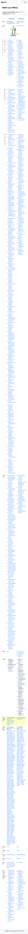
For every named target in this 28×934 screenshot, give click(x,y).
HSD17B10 (9, 745)
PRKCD (22, 772)
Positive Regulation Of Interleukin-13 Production (21, 164)
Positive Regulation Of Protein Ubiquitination (11, 226)
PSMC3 (12, 783)
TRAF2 (8, 816)
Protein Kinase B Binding (12, 126)
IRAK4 (11, 749)
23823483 (11, 666)
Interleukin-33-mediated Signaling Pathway (11, 303)
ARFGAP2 (9, 719)
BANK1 (8, 732)
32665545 (20, 667)
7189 (8, 846)
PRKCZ (21, 18)
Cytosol (9, 44)
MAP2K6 (13, 755)
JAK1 (23, 752)
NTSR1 (8, 723)
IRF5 (14, 749)
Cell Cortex (10, 48)
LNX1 (8, 753)
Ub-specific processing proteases (10, 543)
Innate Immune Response (11, 360)
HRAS (21, 749)
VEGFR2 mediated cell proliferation (21, 497)
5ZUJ (8, 866)
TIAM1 (18, 780)
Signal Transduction (11, 195)
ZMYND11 (9, 843)
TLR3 (13, 808)
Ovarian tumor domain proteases (11, 547)
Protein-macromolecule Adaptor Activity (11, 105)
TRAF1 (12, 815)
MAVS (8, 764)
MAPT (12, 761)
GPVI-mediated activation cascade (21, 477)
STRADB (12, 800)
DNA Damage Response (11, 192)
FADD (8, 740)
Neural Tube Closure (10, 154)
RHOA (21, 775)
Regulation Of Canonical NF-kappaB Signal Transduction (11, 337)
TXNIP (8, 824)
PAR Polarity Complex (21, 86)
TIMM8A (9, 724)
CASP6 (22, 733)
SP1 (22, 776)
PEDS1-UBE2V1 (10, 773)
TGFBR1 (11, 805)
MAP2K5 (23, 756)
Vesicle (19, 69)
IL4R (21, 751)
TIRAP (10, 808)
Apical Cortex (21, 77)
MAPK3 (22, 757)
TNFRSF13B (9, 812)
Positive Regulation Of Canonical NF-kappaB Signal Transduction (11, 343)
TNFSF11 (9, 815)
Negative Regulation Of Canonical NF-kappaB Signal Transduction (11, 350)
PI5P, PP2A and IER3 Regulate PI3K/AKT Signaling (11, 552)
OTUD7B (12, 772)
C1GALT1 (9, 720)
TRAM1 (12, 820)
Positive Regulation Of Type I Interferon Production (11, 248)
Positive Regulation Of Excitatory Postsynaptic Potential (21, 245)
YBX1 (8, 839)
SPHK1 (8, 796)
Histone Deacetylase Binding (11, 123)
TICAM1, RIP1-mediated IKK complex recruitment (11, 491)
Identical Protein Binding (11, 119)
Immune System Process (11, 163)
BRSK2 (8, 735)
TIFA (8, 808)
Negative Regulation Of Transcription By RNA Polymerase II (11, 140)
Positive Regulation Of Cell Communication (11, 917)
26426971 (20, 662)
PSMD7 (8, 787)
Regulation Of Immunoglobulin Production (11, 167)
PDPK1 (22, 767)
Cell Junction (21, 68)
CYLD (13, 736)
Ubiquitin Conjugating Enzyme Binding (11, 109)
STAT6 (18, 779)
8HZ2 (8, 868)
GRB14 (18, 745)
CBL (14, 735)
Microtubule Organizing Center (20, 48)
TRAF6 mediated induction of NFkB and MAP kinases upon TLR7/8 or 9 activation (12, 619)
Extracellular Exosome (21, 79)
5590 (18, 846)
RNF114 (8, 791)
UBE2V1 (9, 831)
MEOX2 (8, 765)
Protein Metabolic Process (10, 893)
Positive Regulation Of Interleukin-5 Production (21, 175)
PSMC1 (12, 781)
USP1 (11, 833)
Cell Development (11, 388)
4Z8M (13, 865)
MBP (11, 764)
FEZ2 (23, 741)
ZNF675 (13, 843)
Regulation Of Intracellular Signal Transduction (11, 884)
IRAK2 (11, 748)
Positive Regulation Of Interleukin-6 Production (11, 264)
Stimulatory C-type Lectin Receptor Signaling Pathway (11, 158)
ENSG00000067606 (21, 854)
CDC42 (21, 736)
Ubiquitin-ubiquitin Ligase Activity (11, 113)
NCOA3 (18, 761)
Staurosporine (21, 652)
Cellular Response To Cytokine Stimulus (11, 428)
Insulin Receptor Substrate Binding (21, 113)
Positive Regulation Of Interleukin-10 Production (21, 159)
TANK (8, 804)
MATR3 (12, 763)
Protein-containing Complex (10, 64)
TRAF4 (13, 817)
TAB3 (13, 803)
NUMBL (8, 771)
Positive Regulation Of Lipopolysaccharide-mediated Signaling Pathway (11, 238)
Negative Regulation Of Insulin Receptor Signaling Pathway (21, 206)
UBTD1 (8, 832)
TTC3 (12, 823)
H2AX (11, 743)
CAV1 (11, 735)
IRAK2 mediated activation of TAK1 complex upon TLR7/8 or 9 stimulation (11, 636)
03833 (8, 850)
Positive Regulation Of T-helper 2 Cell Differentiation (21, 200)
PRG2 (22, 771)
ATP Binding (21, 105)
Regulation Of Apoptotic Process (11, 329)
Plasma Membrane (10, 46)
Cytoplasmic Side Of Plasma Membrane (11, 51)
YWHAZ (22, 784)
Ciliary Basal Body (21, 74)
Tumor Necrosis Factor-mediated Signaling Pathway (11, 269)
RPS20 (8, 793)
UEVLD (8, 833)
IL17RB (8, 747)
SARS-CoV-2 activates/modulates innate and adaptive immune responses (11, 605)
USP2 (11, 835)
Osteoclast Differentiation (11, 221)
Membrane (20, 62)
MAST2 (8, 763)
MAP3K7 (13, 759)
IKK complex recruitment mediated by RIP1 (11, 576)
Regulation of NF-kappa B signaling (11, 642)
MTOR (12, 765)
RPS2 (14, 792)
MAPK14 (13, 760)
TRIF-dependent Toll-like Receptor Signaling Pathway (11, 286)
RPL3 (11, 792)
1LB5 (10, 862)
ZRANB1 (9, 844)
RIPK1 (12, 788)
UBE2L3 (8, 829)
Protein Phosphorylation (21, 139)
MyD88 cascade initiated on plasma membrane (11, 646)
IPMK (11, 747)
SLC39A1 (19, 776)
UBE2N (12, 829)
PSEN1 (18, 773)
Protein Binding (11, 97)
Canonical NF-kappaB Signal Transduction (11, 198)
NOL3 (11, 768)
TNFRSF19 (9, 813)
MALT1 (11, 753)
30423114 (10, 671)
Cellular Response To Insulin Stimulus (21, 180)
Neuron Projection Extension (20, 240)
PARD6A (19, 764)
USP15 (8, 835)
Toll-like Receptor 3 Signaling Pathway (10, 275)
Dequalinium (20, 654)
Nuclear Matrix (21, 66)
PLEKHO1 (9, 779)
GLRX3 (23, 744)
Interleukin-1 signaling (11, 561)
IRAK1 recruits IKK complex (11, 572)
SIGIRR (12, 795)
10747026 (21, 12)
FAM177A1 (12, 740)
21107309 (20, 706)
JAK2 (13, 751)
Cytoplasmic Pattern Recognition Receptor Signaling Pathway (11, 178)
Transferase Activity (10, 100)
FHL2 (8, 741)
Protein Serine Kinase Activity (21, 119)
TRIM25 (12, 821)
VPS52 (11, 837)
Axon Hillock (21, 76)
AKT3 (21, 731)
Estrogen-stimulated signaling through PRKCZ (21, 505)
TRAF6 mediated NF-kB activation (12, 566)
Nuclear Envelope (20, 42)
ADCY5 (18, 729)
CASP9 (18, 736)
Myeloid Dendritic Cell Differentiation (11, 333)
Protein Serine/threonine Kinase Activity (21, 96)
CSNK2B (19, 739)
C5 (17, 719)
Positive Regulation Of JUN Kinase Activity (11, 356)
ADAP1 (21, 728)
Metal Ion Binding (10, 128)
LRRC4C (12, 721)
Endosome (20, 45)
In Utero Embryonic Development (11, 151)
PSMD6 (12, 785)
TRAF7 (11, 819)
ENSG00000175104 (11, 854)
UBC (13, 824)
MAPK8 (8, 761)
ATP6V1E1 (9, 731)
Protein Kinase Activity (21, 92)
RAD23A (9, 788)
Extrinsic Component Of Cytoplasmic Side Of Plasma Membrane (11, 58)
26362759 (10, 663)
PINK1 (12, 776)
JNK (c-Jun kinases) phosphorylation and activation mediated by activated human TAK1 (11, 532)
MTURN (8, 767)
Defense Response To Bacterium (11, 325)
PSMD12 (12, 784)
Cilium (19, 60)
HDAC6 (18, 749)
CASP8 (22, 735)
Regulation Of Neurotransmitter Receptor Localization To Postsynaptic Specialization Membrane (11, 441)
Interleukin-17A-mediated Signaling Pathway (11, 308)
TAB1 (8, 803)
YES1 (11, 839)
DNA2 (11, 737)
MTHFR (20, 719)
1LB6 (13, 862)
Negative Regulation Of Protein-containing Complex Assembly (21, 153)
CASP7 (18, 735)
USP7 (8, 837)
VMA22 (22, 781)
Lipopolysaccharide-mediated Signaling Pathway (11, 231)
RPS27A (12, 793)
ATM (10, 729)
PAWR (22, 765)
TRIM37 (8, 823)
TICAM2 (12, 807)
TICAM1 (8, 807)
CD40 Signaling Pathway (11, 219)
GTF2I (8, 743)
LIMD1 (11, 752)
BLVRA (23, 731)
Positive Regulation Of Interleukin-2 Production (11, 259)
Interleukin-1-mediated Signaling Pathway (11, 407)
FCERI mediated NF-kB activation (11, 517)
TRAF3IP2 (9, 817)
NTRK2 (11, 769)
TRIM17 (8, 821)
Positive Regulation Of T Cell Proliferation (11, 317)
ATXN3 (13, 731)
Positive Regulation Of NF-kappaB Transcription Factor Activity (11, 397)
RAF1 (21, 773)
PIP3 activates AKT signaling (11, 476)
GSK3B (22, 747)
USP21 (8, 836)
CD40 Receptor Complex (11, 67)
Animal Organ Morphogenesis (11, 204)
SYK (14, 801)
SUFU (11, 801)
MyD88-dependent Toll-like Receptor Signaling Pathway (11, 185)
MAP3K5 (9, 759)
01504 (18, 850)
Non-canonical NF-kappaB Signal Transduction (11, 292)
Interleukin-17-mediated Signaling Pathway (11, 433)
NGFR (8, 768)
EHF (12, 720)
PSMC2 (8, 783)
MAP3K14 (9, 757)
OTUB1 (12, 771)
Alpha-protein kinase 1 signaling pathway (11, 592)
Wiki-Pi (3, 2)
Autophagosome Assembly (11, 135)
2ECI (8, 864)
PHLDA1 (9, 776)
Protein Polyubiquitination (11, 145)
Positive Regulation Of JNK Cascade (11, 382)
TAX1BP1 (12, 804)
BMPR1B (12, 733)
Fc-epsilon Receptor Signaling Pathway (10, 297)
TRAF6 (11, 18)
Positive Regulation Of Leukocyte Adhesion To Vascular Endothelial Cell (11, 470)
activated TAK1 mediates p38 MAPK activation (12, 526)
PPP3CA (19, 771)
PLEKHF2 (9, 777)
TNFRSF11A (9, 811)
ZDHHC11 (9, 841)
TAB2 (11, 803)
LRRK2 (21, 753)
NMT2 (18, 763)
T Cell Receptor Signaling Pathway (11, 392)
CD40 (8, 736)
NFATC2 (22, 761)
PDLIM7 (18, 767)
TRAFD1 (9, 820)
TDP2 (8, 805)
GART (13, 741)
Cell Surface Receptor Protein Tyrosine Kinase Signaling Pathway (21, 883)
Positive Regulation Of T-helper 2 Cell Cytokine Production (21, 251)
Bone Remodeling (10, 385)
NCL (23, 760)
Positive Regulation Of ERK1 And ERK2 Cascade (21, 230)
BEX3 (8, 733)
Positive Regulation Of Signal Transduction (11, 904)
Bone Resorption (11, 362)
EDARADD (12, 739)
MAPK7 (18, 759)
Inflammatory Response (21, 142)
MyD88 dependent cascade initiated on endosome (12, 630)
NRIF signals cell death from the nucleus (11, 502)
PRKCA (18, 772)
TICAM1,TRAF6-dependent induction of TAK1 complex (11, 557)
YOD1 (14, 839)
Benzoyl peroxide (20, 656)
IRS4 (20, 752)
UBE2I (12, 828)
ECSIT (13, 737)
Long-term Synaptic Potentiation (20, 225)
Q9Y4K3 (9, 858)
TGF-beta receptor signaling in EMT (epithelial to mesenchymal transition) (21, 483)
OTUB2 (8, 772)
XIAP (14, 837)
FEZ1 (21, 741)
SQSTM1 (9, 797)
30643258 (20, 695)
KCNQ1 (8, 752)
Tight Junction (21, 81)
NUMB (21, 763)
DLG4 (8, 737)
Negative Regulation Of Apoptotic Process (21, 188)
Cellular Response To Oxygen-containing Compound (11, 462)
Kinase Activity (21, 108)
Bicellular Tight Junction (21, 58)
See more (9, 921)
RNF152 (12, 791)
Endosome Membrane (10, 54)
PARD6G (19, 765)
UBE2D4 (13, 827)
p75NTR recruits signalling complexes (11, 510)
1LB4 (8, 862)
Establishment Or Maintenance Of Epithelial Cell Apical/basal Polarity (21, 194)
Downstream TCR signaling (11, 498)
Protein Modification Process (10, 889)
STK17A (13, 799)
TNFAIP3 (9, 809)
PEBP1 (18, 768)
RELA (18, 775)
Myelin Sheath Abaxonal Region (21, 71)
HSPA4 (13, 745)
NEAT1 (12, 767)
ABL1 (11, 728)
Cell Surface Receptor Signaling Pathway (20, 873)
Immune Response (10, 189)
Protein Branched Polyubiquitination (11, 456)
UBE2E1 (9, 828)
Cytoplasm (10, 41)
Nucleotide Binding (20, 90)
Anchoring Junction (20, 83)
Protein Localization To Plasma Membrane (21, 235)
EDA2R (8, 739)
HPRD (10, 13)
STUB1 (8, 801)
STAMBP (9, 799)
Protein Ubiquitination (11, 207)
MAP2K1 (9, 755)
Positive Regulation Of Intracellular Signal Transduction (11, 878)
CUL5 (11, 736)
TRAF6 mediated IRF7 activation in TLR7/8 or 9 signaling (12, 612)
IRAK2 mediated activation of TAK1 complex (11, 581)
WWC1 (18, 783)
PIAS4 (21, 768)
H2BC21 (8, 744)
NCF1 (20, 760)
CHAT (18, 737)
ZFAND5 (13, 841)
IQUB (14, 747)
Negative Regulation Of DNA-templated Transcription (11, 371)
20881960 (20, 698)
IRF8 (10, 751)
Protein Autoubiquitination (11, 402)
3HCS (13, 864)
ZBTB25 (12, 840)
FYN (10, 741)
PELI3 (8, 775)
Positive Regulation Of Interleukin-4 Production (21, 170)
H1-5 (19, 748)
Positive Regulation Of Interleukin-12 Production (11, 253)
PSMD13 (9, 785)
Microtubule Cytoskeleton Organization (21, 136)
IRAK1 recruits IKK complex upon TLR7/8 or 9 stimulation (11, 625)
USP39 (11, 836)
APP (8, 729)
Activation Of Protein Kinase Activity (11, 244)
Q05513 (18, 858)
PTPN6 (12, 787)
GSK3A (18, 747)
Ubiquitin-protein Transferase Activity (11, 91)
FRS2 (18, 743)
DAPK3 (22, 739)
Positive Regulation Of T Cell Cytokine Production (11, 171)
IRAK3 (8, 749)
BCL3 (11, 732)
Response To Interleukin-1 (11, 415)
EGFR (23, 740)
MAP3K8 (9, 760)
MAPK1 (18, 757)
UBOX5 (12, 831)
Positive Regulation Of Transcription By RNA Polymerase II (11, 377)
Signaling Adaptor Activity (11, 116)
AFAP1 (21, 729)
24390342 (10, 670)
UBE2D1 (9, 825)
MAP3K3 (13, 757)
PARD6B (23, 764)
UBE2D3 (9, 827)
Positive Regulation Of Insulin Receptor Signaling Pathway (21, 213)
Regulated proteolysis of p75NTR (11, 495)
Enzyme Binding (11, 102)
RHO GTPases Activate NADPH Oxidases (21, 501)
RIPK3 (11, 789)
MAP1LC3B (19, 755)
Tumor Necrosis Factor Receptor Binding (11, 95)
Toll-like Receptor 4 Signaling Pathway (10, 280)
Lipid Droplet (11, 43)
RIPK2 (8, 789)
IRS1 (18, 752)
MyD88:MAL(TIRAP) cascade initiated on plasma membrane (11, 480)
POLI (13, 779)
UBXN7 (12, 832)
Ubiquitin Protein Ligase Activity (11, 131)
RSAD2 (8, 795)
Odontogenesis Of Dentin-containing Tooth (11, 321)
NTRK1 (8, 769)
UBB (11, 824)
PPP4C (8, 780)
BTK (18, 732)
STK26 (8, 800)
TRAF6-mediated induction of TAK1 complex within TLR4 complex (12, 586)
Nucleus (10, 40)
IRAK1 (8, 748)
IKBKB (18, 751)
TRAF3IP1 (12, 816)
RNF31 (8, 792)
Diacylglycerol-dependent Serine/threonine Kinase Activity (21, 100)
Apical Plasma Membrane (21, 64)
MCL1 (13, 764)
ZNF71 (18, 785)
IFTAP (8, 721)
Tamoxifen (20, 651)
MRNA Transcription (11, 201)
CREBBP (22, 737)
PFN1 (11, 775)
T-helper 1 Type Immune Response (11, 313)
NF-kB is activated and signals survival (11, 514)
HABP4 (21, 748)
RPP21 (11, 723)
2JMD (10, 864)
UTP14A (18, 781)
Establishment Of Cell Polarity (21, 147)
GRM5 (21, 745)
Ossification (10, 148)
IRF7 (8, 751)
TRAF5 (8, 819)
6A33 (10, 866)
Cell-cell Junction (20, 55)
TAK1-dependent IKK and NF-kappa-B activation (11, 521)
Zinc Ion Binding (11, 98)
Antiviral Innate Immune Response (11, 448)
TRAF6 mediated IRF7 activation (12, 564)
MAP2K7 (9, 756)
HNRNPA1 (13, 744)
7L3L (13, 866)
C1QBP (20, 732)
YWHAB (22, 783)
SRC (12, 797)
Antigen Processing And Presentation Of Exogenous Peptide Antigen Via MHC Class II (11, 213)
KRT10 (18, 753)
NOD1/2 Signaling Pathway (10, 486)
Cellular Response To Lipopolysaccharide (11, 423)
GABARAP (19, 744)
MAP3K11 (13, 756)
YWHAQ (9, 840)
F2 (14, 720)
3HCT (8, 865)
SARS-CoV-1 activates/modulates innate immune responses (11, 598)
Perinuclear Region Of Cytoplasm (10, 71)
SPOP (11, 796)
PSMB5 (8, 781)
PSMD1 (8, 784)
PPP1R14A (19, 769)
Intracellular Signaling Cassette (10, 452)
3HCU (11, 865)
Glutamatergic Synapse (11, 74)
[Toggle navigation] (25, 2)
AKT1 (14, 728)
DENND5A (19, 740)
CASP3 (18, 733)
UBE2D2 (13, 825)
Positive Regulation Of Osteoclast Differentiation (11, 365)
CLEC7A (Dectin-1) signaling (10, 539)
